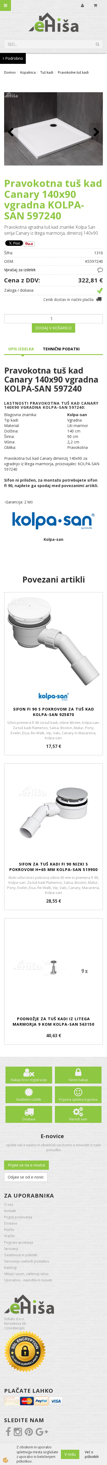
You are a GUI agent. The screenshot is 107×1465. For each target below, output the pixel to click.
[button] (96, 132)
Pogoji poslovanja (18, 1217)
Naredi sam (78, 1119)
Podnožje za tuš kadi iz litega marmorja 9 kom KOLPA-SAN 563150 (53, 1021)
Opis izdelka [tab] (21, 348)
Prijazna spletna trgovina (78, 1099)
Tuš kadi (46, 72)
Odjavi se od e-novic (26, 1177)
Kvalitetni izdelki (28, 1099)
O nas (8, 1204)
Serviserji (11, 1248)
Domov (10, 72)
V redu (70, 1454)
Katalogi (10, 1267)
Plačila (9, 1229)
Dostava (28, 1119)
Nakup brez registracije (29, 1080)
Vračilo (9, 1236)
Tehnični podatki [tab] (61, 348)
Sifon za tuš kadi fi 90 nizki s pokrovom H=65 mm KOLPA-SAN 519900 (53, 866)
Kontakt (10, 1211)
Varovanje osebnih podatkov (26, 1261)
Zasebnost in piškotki (20, 1255)
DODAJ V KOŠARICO (53, 327)
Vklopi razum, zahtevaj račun (26, 1274)
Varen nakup (78, 1080)
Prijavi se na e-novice (26, 1165)
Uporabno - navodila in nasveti (28, 1280)
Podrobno (13, 58)
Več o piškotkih (92, 1454)
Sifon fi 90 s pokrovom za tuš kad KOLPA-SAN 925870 (53, 711)
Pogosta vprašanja (18, 1242)
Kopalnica (28, 72)
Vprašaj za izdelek (20, 269)
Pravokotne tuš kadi (73, 72)
